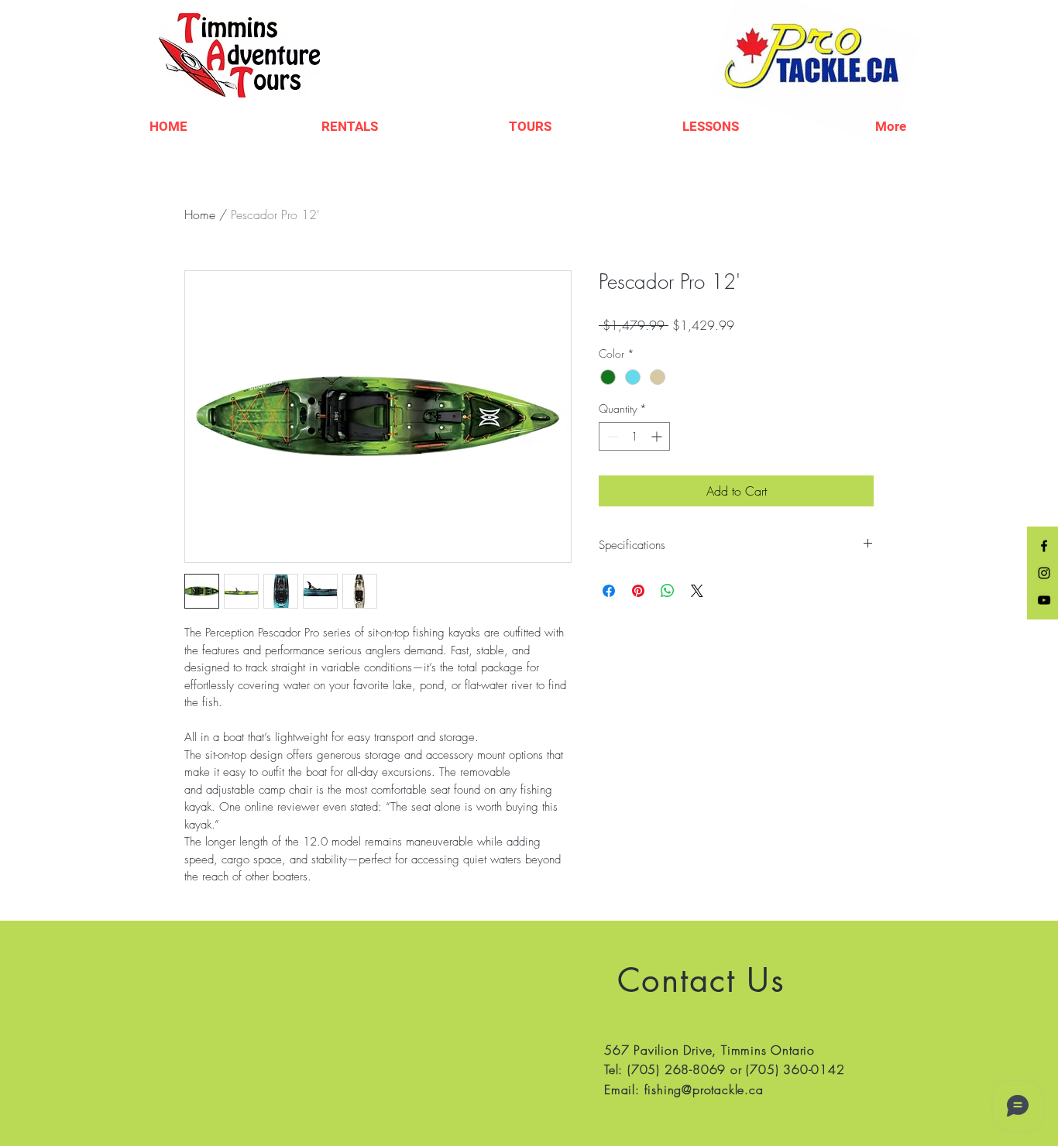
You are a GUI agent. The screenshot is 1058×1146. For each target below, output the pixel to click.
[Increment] (658, 436)
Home (199, 214)
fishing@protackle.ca (704, 1089)
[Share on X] (697, 591)
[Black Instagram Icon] (1044, 573)
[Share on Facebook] (608, 591)
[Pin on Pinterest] (638, 591)
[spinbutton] (634, 436)
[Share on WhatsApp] (667, 591)
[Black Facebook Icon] (1044, 546)
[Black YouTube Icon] (1044, 600)
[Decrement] (610, 436)
